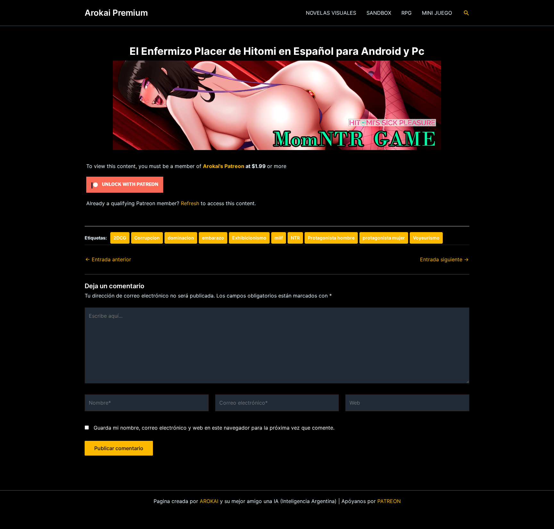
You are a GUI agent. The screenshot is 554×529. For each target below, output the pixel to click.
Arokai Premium (116, 13)
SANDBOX (378, 13)
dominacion (181, 237)
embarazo (213, 237)
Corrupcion (147, 237)
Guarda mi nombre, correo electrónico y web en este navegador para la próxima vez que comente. (214, 427)
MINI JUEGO (437, 13)
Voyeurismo (426, 237)
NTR (295, 237)
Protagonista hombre (331, 237)
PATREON (389, 501)
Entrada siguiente (444, 259)
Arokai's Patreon (223, 166)
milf (278, 237)
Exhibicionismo (249, 237)
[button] (466, 13)
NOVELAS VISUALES (331, 13)
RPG (406, 13)
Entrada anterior (108, 259)
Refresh (190, 203)
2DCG (119, 237)
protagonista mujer (384, 237)
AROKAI (209, 501)
